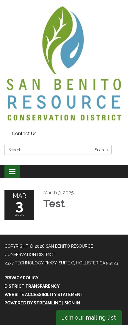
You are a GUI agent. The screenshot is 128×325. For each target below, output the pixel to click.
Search (101, 149)
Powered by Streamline (32, 303)
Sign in (72, 303)
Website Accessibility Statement (43, 294)
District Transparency (32, 286)
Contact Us (24, 133)
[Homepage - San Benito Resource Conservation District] (64, 64)
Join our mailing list (89, 317)
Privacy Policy (21, 277)
